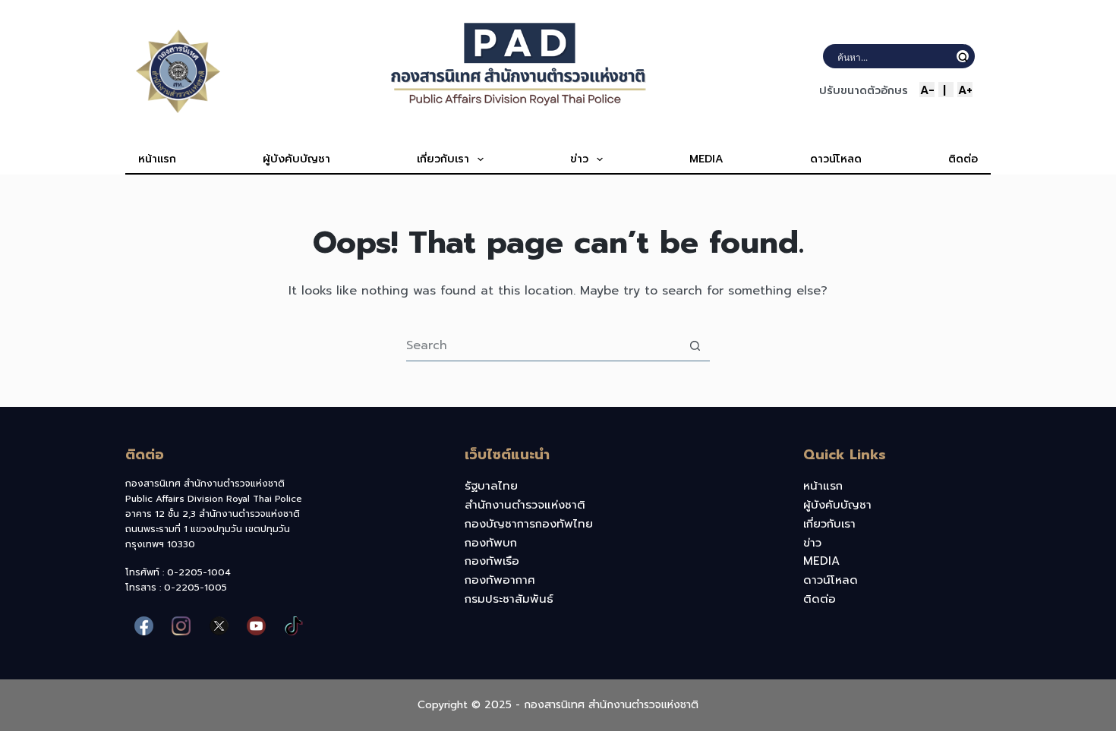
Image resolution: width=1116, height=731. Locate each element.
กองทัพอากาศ (500, 580)
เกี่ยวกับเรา (443, 159)
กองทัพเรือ (492, 561)
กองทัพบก (491, 542)
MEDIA (706, 159)
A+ (965, 89)
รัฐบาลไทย (491, 485)
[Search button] (695, 346)
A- (927, 89)
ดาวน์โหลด (836, 159)
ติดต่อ (963, 159)
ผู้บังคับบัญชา (296, 159)
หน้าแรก (157, 159)
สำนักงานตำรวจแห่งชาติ (525, 504)
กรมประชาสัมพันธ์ (509, 599)
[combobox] (543, 345)
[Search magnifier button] (963, 56)
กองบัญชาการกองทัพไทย (529, 523)
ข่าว (579, 159)
